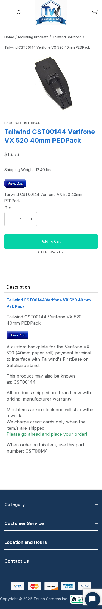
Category (14, 504)
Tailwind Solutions (67, 37)
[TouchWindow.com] (51, 12)
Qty (7, 207)
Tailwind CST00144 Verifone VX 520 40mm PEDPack (47, 47)
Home (9, 37)
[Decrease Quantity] (10, 219)
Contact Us (16, 561)
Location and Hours (25, 542)
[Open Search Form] (19, 12)
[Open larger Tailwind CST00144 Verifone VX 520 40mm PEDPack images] (51, 83)
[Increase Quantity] (31, 219)
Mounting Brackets (33, 37)
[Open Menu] (6, 12)
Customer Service (24, 523)
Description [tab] (18, 287)
